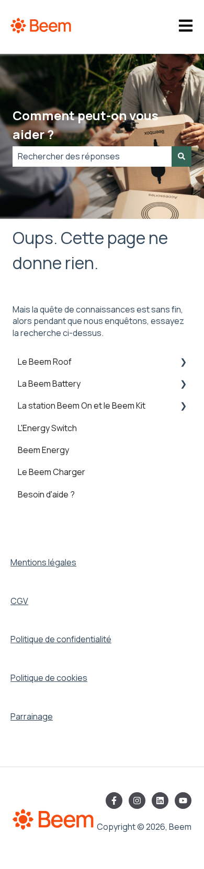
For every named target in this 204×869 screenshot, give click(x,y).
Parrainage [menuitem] (31, 716)
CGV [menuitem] (19, 601)
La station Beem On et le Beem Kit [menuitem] (81, 405)
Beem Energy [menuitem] (43, 450)
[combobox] (92, 156)
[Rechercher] (181, 156)
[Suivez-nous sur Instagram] (137, 800)
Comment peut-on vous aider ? (85, 125)
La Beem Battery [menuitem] (49, 383)
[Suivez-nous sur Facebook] (114, 800)
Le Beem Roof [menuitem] (45, 361)
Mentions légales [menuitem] (43, 562)
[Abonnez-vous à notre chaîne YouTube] (183, 800)
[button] (183, 362)
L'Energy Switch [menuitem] (47, 428)
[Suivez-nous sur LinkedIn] (160, 800)
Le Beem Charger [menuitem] (51, 472)
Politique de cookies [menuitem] (48, 677)
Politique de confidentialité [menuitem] (60, 639)
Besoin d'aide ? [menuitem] (46, 494)
